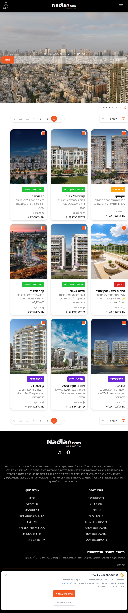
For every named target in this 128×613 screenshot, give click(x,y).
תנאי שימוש (32, 504)
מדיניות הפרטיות (68, 583)
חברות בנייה (96, 504)
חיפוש (7, 59)
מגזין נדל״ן (96, 510)
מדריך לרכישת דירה (32, 534)
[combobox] (71, 60)
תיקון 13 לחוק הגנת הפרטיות (32, 516)
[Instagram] (60, 452)
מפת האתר (32, 522)
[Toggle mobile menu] (121, 5)
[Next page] (14, 119)
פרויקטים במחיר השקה (96, 540)
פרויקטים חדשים (96, 498)
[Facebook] (68, 452)
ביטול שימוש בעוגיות (64, 602)
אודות (32, 498)
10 (20, 118)
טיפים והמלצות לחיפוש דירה (32, 528)
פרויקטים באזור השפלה (96, 528)
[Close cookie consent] (6, 575)
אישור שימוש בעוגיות (64, 593)
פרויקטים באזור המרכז (96, 522)
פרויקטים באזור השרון (96, 534)
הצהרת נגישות (32, 510)
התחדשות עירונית (96, 516)
